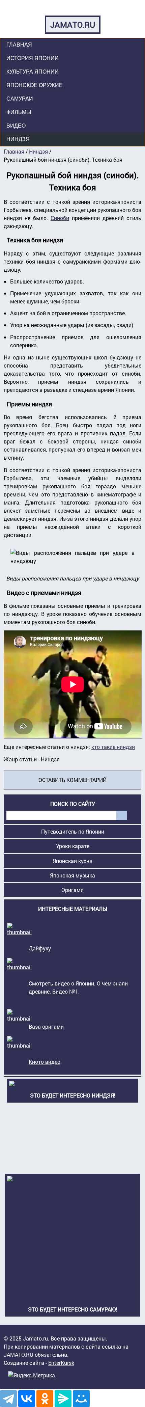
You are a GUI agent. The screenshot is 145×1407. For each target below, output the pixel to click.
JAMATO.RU (72, 24)
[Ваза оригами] (19, 1010)
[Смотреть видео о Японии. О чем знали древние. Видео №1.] (19, 967)
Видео (16, 126)
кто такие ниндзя (113, 746)
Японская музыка (72, 875)
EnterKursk (61, 1362)
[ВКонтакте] (26, 1398)
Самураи (19, 99)
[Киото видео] (19, 1045)
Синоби (60, 217)
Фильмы (18, 112)
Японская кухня (72, 860)
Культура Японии (32, 72)
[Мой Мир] (81, 1398)
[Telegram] (8, 1398)
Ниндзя (18, 139)
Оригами (72, 889)
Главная (19, 45)
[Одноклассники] (44, 1398)
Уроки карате (72, 845)
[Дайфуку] (19, 932)
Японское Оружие (34, 85)
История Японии (32, 58)
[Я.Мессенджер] (63, 1398)
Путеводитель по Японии (72, 831)
